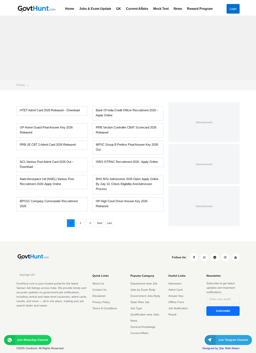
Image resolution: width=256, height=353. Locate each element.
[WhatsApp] (204, 257)
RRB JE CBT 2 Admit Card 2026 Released (48, 144)
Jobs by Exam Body (142, 289)
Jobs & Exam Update (95, 8)
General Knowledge (142, 326)
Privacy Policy (101, 302)
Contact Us (99, 289)
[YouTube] (236, 257)
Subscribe (223, 311)
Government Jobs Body (145, 295)
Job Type (136, 308)
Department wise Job (143, 283)
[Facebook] (194, 257)
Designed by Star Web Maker (221, 348)
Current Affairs (137, 8)
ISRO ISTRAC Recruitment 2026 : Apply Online (127, 161)
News (178, 8)
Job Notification (178, 308)
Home (69, 8)
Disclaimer (99, 295)
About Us (98, 283)
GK (118, 8)
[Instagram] (225, 257)
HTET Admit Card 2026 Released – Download (50, 110)
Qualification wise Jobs (144, 314)
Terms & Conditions (104, 308)
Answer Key (175, 295)
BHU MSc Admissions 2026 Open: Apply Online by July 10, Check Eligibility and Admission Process (127, 184)
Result (172, 314)
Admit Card (175, 289)
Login (233, 8)
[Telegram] (215, 257)
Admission (174, 283)
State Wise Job (139, 302)
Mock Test (161, 8)
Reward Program (200, 8)
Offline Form (176, 302)
